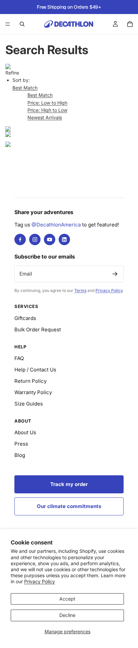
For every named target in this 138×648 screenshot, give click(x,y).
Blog (19, 455)
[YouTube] (49, 239)
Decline (67, 615)
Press (21, 444)
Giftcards (25, 318)
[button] (25, 88)
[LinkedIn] (64, 239)
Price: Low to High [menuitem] (47, 103)
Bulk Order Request (37, 329)
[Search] (22, 24)
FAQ (19, 358)
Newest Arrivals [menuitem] (44, 117)
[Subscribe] (115, 274)
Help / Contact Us (35, 369)
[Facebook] (20, 239)
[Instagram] (35, 239)
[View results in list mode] (69, 134)
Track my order (69, 484)
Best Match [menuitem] (40, 95)
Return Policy (30, 381)
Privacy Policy (39, 581)
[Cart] (130, 24)
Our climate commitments (69, 506)
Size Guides (28, 403)
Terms (80, 290)
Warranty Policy (33, 392)
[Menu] (7, 24)
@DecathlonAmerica (56, 224)
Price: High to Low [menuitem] (47, 110)
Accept (67, 599)
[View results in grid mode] (69, 129)
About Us (25, 432)
